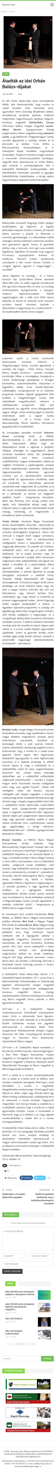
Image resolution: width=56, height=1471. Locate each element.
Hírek (5, 74)
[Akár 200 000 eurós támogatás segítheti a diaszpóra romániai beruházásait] (44, 1295)
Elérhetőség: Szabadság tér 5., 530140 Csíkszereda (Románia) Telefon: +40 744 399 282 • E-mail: (28, 1462)
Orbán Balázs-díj (14, 1165)
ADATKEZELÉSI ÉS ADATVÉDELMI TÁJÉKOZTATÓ (34, 1455)
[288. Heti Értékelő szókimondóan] (44, 1334)
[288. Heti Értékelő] (44, 1322)
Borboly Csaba (8, 4)
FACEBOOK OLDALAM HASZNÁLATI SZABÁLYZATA (28, 1452)
